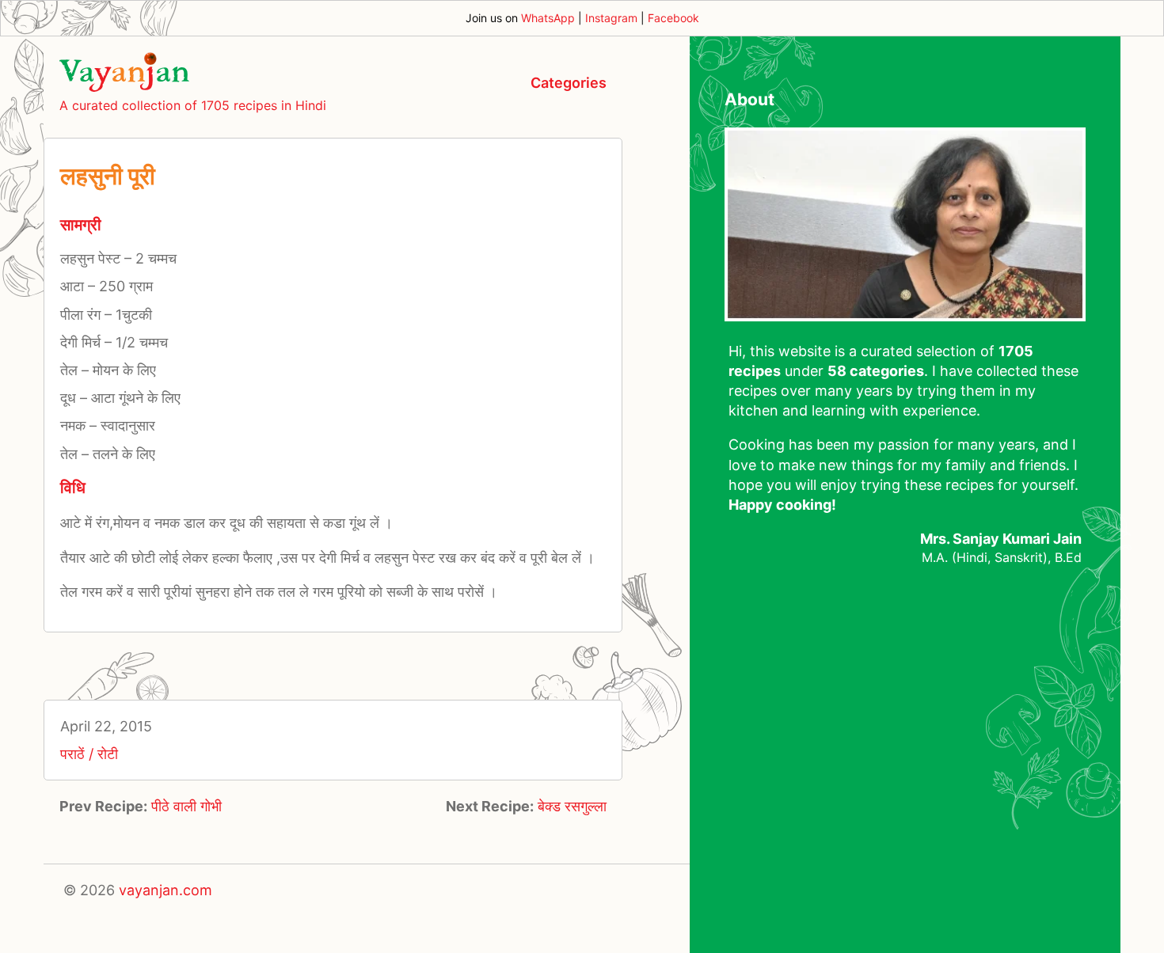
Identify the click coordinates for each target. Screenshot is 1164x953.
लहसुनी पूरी (107, 175)
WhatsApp (548, 18)
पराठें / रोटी (89, 754)
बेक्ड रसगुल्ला (572, 806)
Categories (569, 82)
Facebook (673, 18)
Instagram (611, 18)
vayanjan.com (165, 890)
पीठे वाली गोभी (186, 806)
